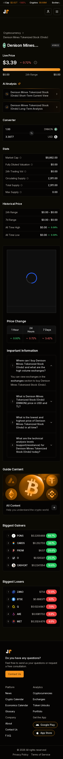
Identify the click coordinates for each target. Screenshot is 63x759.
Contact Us (14, 674)
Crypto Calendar (14, 699)
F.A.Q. (8, 735)
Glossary (10, 711)
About (8, 723)
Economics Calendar (16, 705)
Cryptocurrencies (42, 693)
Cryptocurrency (12, 32)
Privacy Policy (20, 754)
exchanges (17, 380)
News (8, 693)
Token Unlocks (41, 705)
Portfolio (37, 711)
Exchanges (39, 699)
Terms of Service (40, 754)
